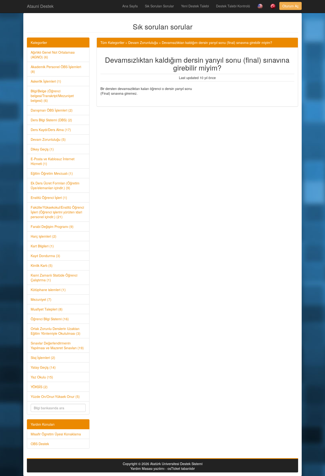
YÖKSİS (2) (39, 386)
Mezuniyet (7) (41, 299)
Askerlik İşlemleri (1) (46, 81)
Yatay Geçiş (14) (43, 367)
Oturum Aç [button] (290, 6)
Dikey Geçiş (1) (42, 149)
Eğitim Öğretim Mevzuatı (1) (52, 173)
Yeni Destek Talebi (195, 6)
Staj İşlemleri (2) (43, 357)
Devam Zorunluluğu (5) (48, 139)
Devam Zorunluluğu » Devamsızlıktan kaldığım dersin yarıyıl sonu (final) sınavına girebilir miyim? (200, 42)
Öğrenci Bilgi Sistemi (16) (50, 318)
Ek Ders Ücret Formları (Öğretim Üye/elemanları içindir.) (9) (55, 185)
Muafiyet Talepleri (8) (47, 309)
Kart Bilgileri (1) (42, 246)
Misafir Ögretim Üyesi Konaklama (56, 434)
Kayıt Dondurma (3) (45, 255)
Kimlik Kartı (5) (42, 265)
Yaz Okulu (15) (42, 377)
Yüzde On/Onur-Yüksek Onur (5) (55, 396)
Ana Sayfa (130, 6)
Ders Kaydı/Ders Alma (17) (51, 129)
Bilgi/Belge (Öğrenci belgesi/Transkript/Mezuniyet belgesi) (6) (52, 96)
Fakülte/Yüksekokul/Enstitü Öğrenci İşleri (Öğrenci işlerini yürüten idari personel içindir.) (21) (57, 212)
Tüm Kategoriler (112, 42)
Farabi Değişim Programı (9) (52, 226)
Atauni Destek (40, 6)
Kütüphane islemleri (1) (48, 289)
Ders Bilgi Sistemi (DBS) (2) (51, 120)
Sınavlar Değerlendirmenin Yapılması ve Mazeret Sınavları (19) (57, 345)
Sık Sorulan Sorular (159, 6)
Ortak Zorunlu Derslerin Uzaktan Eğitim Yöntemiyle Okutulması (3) (55, 331)
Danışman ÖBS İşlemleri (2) (52, 110)
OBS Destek (40, 443)
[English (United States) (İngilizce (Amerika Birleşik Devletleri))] (260, 6)
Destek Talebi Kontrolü (233, 6)
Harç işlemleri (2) (43, 236)
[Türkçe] (272, 6)
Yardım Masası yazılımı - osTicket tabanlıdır (162, 468)
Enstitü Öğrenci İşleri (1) (49, 197)
